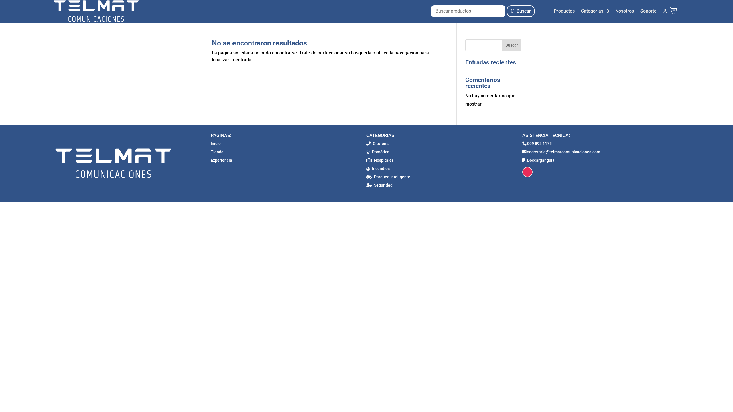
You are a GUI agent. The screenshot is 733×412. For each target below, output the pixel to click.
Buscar (524, 11)
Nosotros (624, 11)
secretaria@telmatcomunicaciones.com (563, 152)
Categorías (592, 11)
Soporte (648, 11)
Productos (564, 11)
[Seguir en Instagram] (527, 172)
